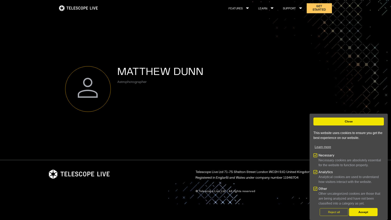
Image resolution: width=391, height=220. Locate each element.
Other (323, 189)
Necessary (326, 155)
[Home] (78, 8)
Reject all (334, 212)
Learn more (323, 147)
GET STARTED (319, 8)
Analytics (326, 172)
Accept (363, 212)
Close (349, 121)
